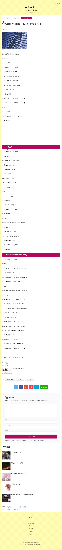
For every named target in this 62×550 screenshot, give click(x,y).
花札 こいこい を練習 (17, 463)
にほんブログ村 (5, 365)
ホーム (30, 517)
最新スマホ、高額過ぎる (13, 509)
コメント (8, 403)
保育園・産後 (10, 379)
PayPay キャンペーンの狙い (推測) (16, 507)
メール (7, 425)
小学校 (31, 536)
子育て (20, 379)
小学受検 (31, 534)
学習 (31, 531)
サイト (6, 430)
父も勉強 (29, 379)
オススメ (31, 528)
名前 (7, 419)
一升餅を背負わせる (16, 452)
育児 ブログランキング (7, 373)
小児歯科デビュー (16, 484)
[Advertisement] (14, 132)
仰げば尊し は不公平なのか (18, 473)
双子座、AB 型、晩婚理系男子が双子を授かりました (31, 544)
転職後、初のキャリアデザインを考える (22, 494)
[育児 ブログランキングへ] (31, 370)
